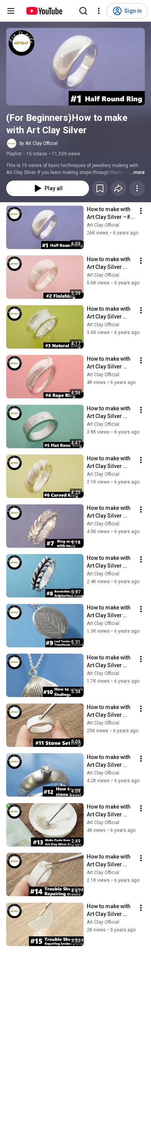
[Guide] (10, 10)
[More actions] (137, 188)
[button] (75, 66)
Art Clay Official (103, 225)
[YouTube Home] (44, 11)
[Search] (83, 10)
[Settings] (98, 10)
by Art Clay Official (38, 143)
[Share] (118, 188)
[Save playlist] (100, 188)
